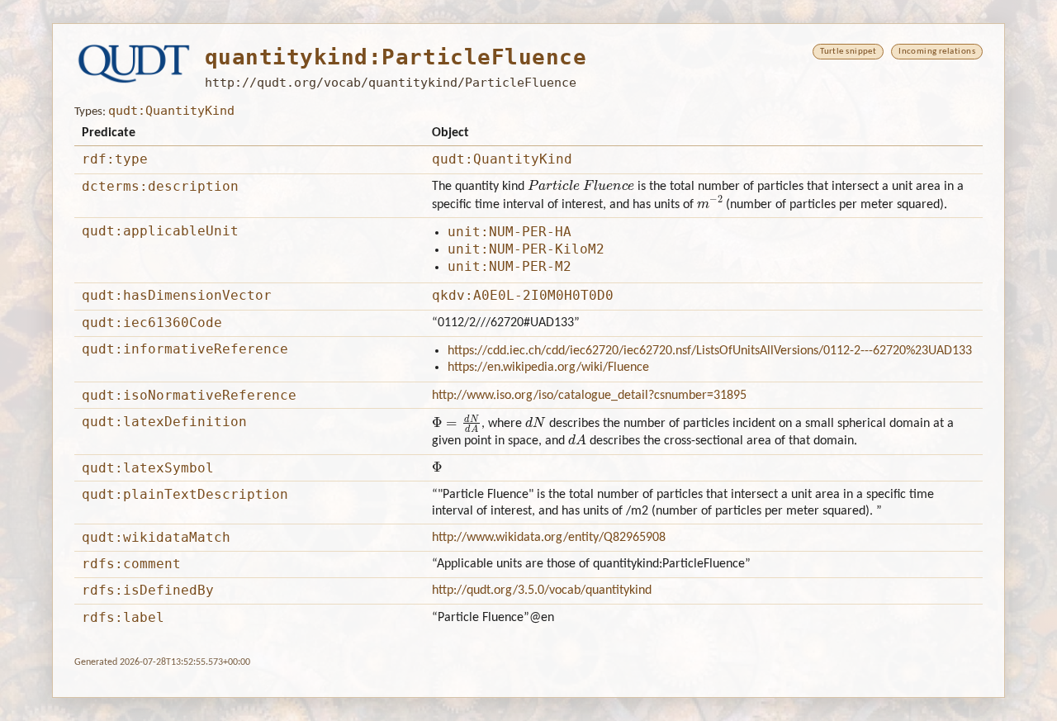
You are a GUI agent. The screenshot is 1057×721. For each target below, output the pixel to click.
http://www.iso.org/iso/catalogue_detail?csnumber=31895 (589, 395)
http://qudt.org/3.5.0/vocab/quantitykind (542, 590)
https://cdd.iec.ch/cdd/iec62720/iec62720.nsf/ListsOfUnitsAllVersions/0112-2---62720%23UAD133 (710, 351)
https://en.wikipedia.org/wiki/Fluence (548, 367)
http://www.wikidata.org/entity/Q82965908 (549, 537)
